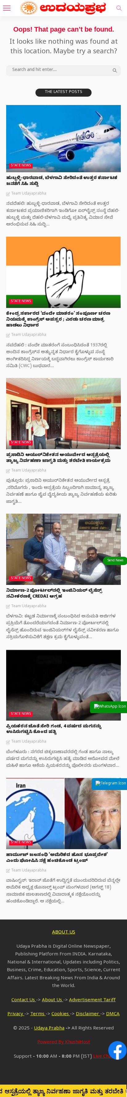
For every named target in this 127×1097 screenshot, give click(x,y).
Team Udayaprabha (28, 193)
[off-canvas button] (6, 8)
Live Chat (103, 1057)
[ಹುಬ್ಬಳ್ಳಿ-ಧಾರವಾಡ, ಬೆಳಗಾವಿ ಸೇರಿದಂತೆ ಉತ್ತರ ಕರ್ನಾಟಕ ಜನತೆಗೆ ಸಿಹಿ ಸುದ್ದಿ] (63, 138)
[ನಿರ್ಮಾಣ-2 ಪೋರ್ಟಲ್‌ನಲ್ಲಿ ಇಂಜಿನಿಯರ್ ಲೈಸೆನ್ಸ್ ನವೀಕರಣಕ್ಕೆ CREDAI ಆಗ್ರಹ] (63, 549)
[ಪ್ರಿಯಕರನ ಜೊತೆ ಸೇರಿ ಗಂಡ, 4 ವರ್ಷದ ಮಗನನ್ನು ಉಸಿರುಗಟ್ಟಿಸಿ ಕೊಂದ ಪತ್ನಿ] (63, 685)
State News (21, 166)
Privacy (15, 1014)
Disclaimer (88, 1014)
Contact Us (23, 1001)
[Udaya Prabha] (63, 7)
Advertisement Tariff (92, 1001)
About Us (52, 1001)
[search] (119, 8)
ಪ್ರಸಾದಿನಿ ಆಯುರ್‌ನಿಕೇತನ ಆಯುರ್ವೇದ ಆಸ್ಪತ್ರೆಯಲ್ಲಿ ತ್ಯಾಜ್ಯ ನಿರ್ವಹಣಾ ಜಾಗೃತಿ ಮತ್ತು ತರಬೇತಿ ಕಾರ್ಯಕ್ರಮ (58, 458)
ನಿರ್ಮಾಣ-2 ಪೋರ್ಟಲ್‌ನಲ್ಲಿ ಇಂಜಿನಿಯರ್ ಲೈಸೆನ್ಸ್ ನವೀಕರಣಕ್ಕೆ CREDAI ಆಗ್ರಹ (54, 594)
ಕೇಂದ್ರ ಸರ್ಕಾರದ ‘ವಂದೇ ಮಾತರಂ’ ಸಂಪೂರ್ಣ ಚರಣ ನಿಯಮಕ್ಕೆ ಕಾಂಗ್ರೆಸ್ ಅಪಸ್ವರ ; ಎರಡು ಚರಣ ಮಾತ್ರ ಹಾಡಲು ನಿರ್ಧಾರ (58, 320)
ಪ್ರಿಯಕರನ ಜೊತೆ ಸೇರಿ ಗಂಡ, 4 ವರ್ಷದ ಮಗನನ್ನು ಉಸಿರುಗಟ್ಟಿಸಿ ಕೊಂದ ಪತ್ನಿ (53, 730)
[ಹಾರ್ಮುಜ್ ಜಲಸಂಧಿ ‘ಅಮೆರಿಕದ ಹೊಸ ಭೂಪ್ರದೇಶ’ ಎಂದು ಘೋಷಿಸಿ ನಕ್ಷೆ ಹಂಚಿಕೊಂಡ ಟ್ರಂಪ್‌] (63, 813)
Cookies (60, 1014)
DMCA (113, 1014)
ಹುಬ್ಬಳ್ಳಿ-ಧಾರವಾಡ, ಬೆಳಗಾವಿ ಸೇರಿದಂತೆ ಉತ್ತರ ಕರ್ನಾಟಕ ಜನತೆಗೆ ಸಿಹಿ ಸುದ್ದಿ (61, 181)
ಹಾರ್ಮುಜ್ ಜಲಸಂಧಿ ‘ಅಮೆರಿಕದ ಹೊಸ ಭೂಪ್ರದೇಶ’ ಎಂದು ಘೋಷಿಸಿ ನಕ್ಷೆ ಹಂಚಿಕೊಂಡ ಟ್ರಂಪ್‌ (57, 858)
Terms (38, 1014)
